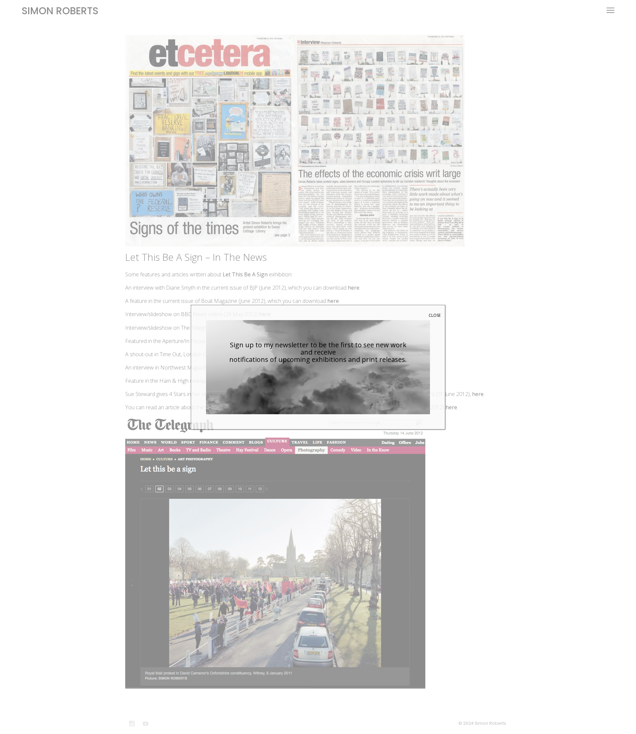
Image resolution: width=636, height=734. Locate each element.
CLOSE (435, 315)
